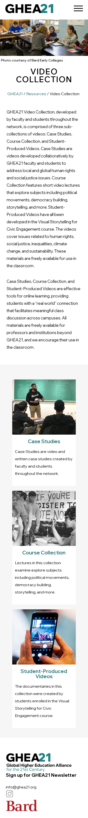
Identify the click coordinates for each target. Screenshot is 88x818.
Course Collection (44, 552)
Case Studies (44, 441)
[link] (29, 10)
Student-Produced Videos (44, 673)
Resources (36, 93)
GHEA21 (15, 93)
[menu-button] (78, 6)
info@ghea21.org (21, 787)
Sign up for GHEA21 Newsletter (41, 775)
